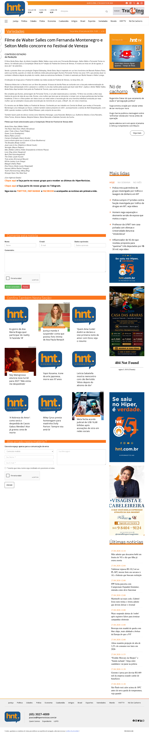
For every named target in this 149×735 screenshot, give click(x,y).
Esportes (91, 21)
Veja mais (137, 133)
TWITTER (21, 191)
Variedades (103, 21)
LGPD (56, 721)
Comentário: (9, 250)
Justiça (15, 21)
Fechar (25, 287)
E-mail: (42, 241)
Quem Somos (34, 721)
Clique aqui (11, 180)
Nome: (7, 241)
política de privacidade (72, 731)
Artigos (74, 21)
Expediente (46, 721)
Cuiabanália (63, 21)
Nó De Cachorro (135, 21)
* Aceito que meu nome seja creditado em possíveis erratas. (31, 468)
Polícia (42, 21)
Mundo (114, 21)
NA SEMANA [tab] (124, 182)
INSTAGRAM (34, 191)
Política (24, 21)
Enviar (9, 485)
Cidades (33, 21)
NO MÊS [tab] (137, 182)
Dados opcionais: (81, 241)
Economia (52, 21)
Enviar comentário (13, 287)
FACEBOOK (48, 191)
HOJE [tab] (112, 182)
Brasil (82, 21)
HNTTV (123, 21)
